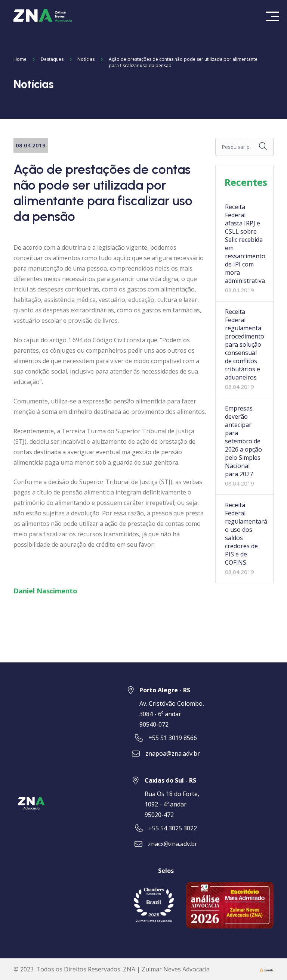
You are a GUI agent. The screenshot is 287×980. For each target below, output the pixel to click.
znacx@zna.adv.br (172, 844)
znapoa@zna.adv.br (172, 753)
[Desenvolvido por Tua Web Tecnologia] (267, 969)
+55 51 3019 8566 (172, 738)
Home (20, 59)
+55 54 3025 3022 (172, 828)
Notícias (86, 59)
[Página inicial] (42, 15)
